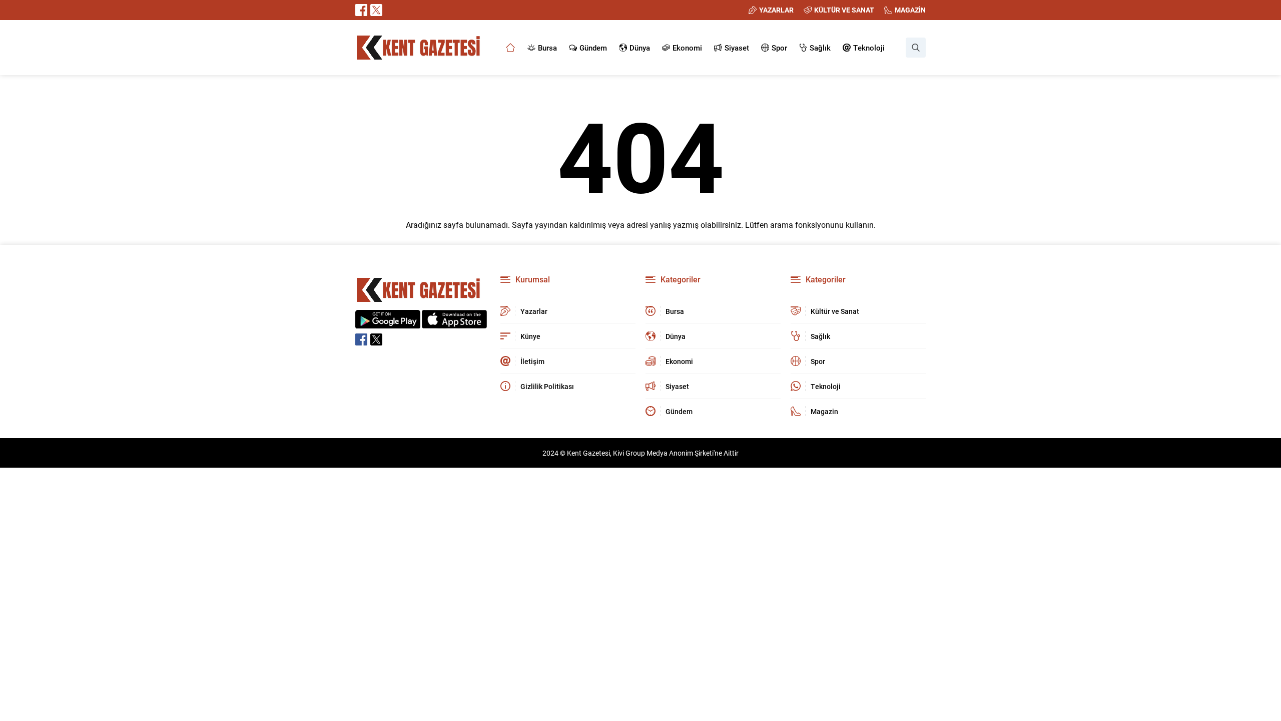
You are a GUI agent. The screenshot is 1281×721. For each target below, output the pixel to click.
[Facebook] (361, 10)
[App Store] (454, 323)
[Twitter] (376, 10)
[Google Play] (387, 323)
